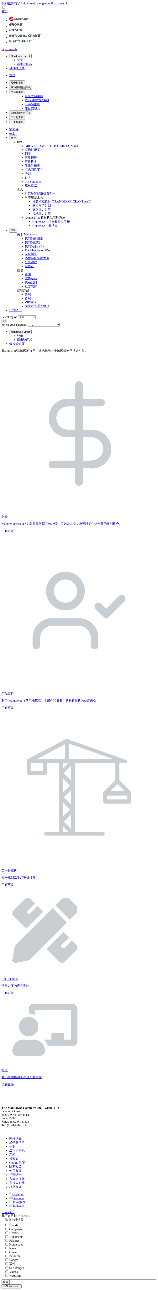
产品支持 (8, 693)
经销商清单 (17, 1142)
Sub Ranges (16, 1268)
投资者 (29, 266)
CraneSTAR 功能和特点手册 (51, 221)
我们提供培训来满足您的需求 (22, 1077)
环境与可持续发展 (37, 258)
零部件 (13, 129)
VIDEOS (30, 302)
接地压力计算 (41, 213)
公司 (13, 230)
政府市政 (31, 185)
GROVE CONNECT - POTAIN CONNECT (53, 145)
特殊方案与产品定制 (15, 985)
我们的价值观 (34, 238)
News (12, 1248)
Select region (9, 317)
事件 (12, 1263)
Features (14, 1240)
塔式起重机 (17, 91)
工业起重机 (17, 117)
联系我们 (31, 282)
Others (13, 1252)
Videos (13, 1271)
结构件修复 (32, 149)
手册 (12, 133)
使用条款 (15, 1170)
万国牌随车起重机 (21, 112)
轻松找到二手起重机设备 (18, 877)
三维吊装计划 (41, 205)
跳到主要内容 (11, 3)
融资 (5, 516)
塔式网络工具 (34, 169)
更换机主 (31, 161)
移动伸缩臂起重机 (21, 87)
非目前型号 (32, 108)
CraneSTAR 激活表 (45, 225)
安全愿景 (31, 254)
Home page (16, 1244)
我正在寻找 (9, 1215)
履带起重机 (17, 82)
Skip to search (59, 3)
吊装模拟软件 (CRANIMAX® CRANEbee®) (61, 201)
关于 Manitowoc (27, 234)
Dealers (13, 1233)
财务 (28, 177)
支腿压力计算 (41, 209)
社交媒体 (31, 286)
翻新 (28, 153)
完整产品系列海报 (37, 306)
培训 (28, 173)
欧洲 (28, 298)
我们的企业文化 (35, 246)
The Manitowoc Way (37, 250)
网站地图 (15, 1138)
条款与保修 (17, 1178)
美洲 (28, 294)
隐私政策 (15, 1166)
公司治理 (31, 262)
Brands (13, 1225)
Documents (16, 1236)
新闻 (28, 274)
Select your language (14, 324)
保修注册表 (32, 165)
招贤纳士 (15, 310)
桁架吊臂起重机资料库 (40, 193)
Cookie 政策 (17, 1162)
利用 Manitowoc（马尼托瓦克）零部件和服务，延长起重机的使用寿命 (49, 700)
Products (14, 1256)
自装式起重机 (34, 96)
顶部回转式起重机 (37, 100)
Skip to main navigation (35, 3)
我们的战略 (32, 242)
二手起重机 (32, 104)
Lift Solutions (33, 181)
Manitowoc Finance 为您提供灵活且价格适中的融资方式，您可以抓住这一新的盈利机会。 (62, 523)
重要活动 (31, 278)
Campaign (15, 1229)
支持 (13, 137)
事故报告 (31, 157)
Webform (15, 1275)
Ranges (13, 1260)
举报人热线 (17, 1183)
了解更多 (8, 530)
